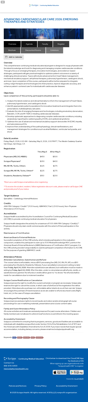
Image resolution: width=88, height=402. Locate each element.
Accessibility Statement (67, 386)
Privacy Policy (41, 386)
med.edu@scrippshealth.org (16, 369)
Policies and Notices (17, 386)
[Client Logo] (44, 10)
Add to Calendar (15, 57)
